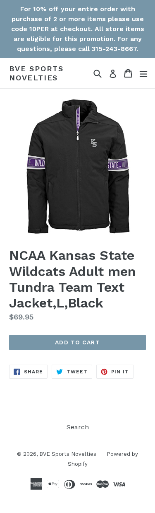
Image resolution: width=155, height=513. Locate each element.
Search (78, 427)
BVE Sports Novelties (36, 73)
